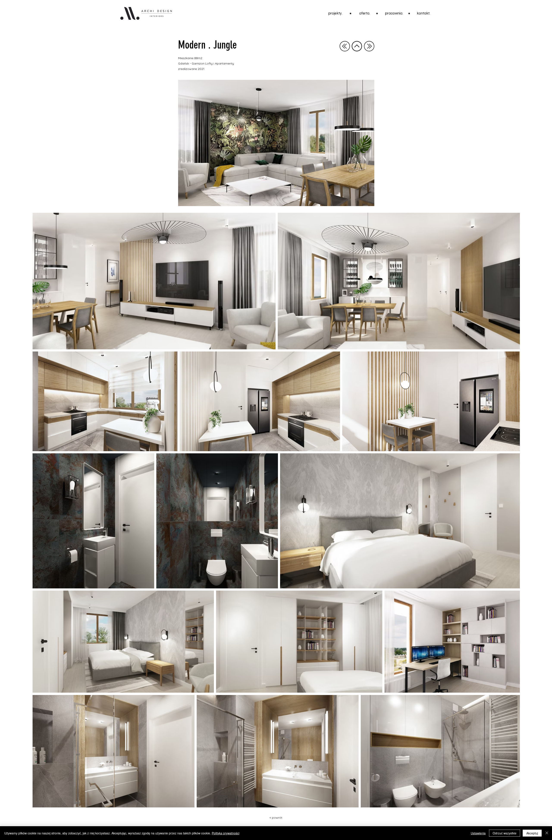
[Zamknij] (546, 833)
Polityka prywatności (225, 833)
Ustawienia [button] (478, 833)
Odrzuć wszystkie (504, 833)
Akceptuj (532, 833)
